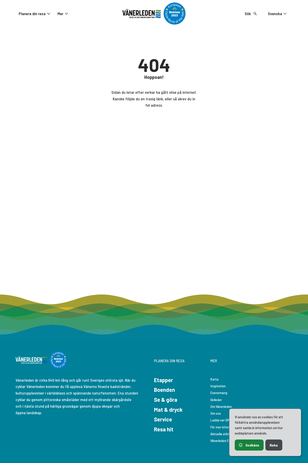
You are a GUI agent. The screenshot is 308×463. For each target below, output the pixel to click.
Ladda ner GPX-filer (224, 420)
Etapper (163, 380)
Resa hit (163, 429)
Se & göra (165, 399)
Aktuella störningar (224, 434)
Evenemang (218, 392)
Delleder (216, 399)
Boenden (164, 389)
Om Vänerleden (221, 406)
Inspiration (218, 386)
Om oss (215, 413)
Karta (214, 379)
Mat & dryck (168, 409)
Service (163, 419)
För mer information (224, 427)
